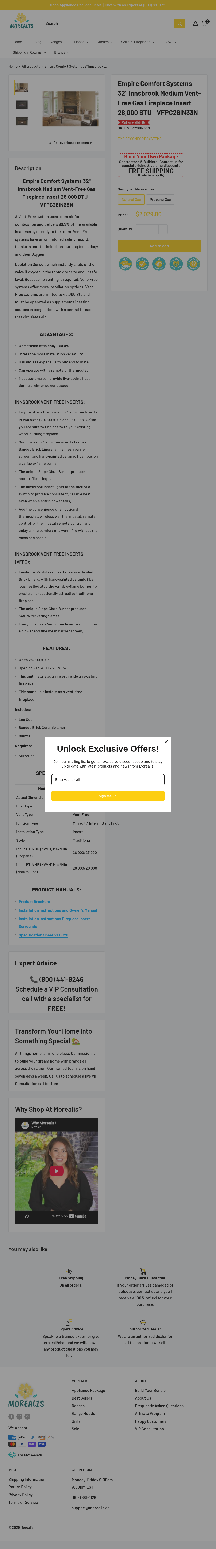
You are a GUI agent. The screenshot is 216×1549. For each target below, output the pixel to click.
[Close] (166, 742)
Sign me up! (108, 796)
